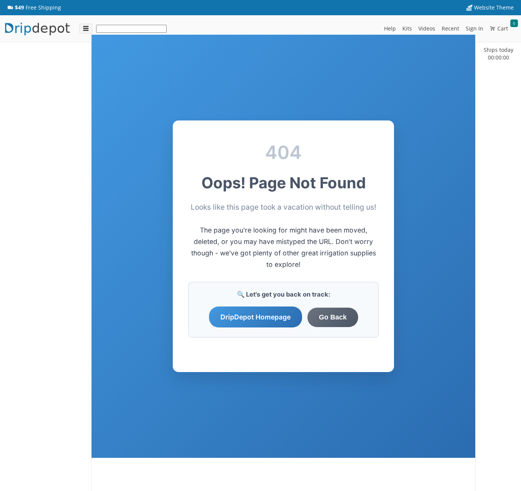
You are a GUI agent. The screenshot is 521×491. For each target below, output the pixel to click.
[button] (34, 7)
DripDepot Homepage (255, 317)
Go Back (333, 317)
